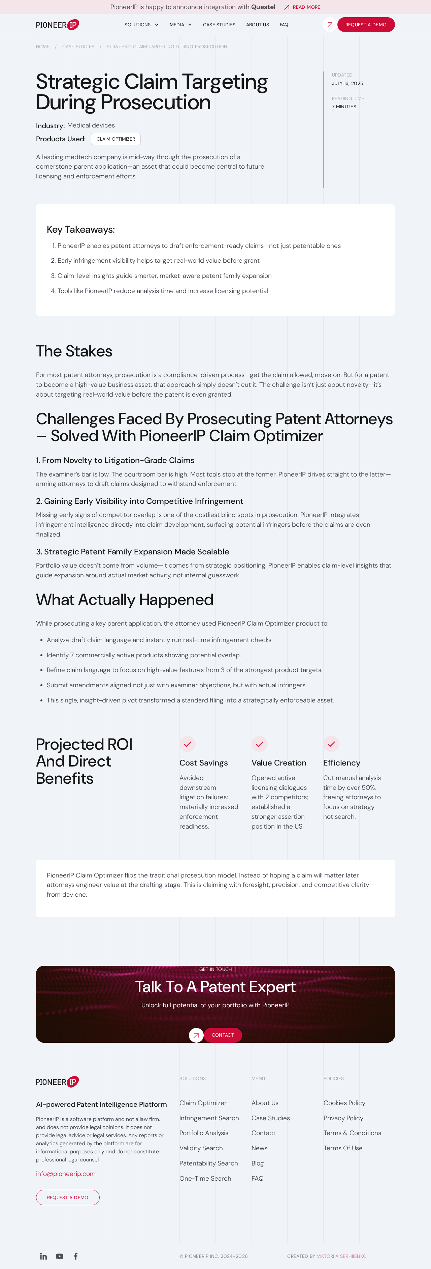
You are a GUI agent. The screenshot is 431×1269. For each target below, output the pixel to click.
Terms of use (343, 1148)
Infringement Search (209, 1118)
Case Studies (78, 47)
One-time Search (205, 1178)
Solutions (138, 25)
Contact (263, 1133)
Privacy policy (343, 1118)
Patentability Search (208, 1163)
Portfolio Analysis (203, 1133)
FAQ (284, 25)
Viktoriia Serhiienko (342, 1256)
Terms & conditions (352, 1133)
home (43, 47)
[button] (142, 25)
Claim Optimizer (116, 139)
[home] (72, 24)
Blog (258, 1163)
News (259, 1148)
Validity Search (201, 1148)
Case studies (219, 25)
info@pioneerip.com (66, 1174)
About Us (257, 25)
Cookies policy (344, 1103)
